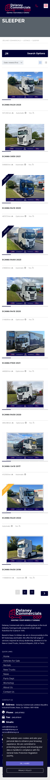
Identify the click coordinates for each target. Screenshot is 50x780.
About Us (8, 687)
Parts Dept (8, 678)
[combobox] (12, 62)
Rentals (7, 665)
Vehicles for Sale (11, 660)
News (6, 674)
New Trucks (9, 669)
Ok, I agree (24, 763)
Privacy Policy (25, 770)
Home (6, 656)
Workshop (8, 682)
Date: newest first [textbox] (11, 62)
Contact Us (8, 691)
